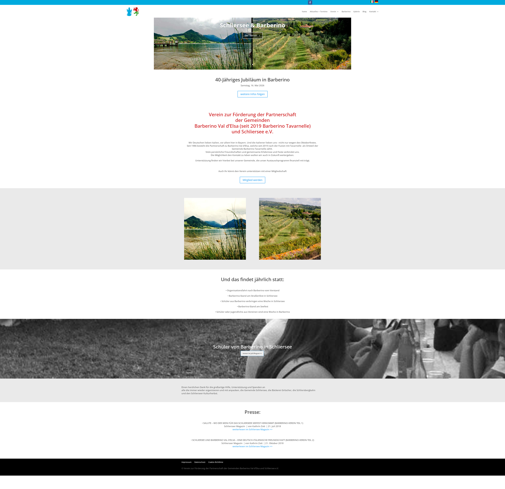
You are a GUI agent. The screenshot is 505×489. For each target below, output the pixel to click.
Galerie (356, 11)
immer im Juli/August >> (252, 353)
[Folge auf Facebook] (310, 2)
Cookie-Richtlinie (215, 462)
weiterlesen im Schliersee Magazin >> (252, 429)
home (304, 11)
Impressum (186, 462)
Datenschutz (199, 462)
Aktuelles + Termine (318, 11)
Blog (364, 11)
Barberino (346, 11)
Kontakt (372, 11)
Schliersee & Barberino (252, 25)
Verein (333, 11)
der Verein (251, 35)
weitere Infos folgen (252, 94)
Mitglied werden (252, 180)
